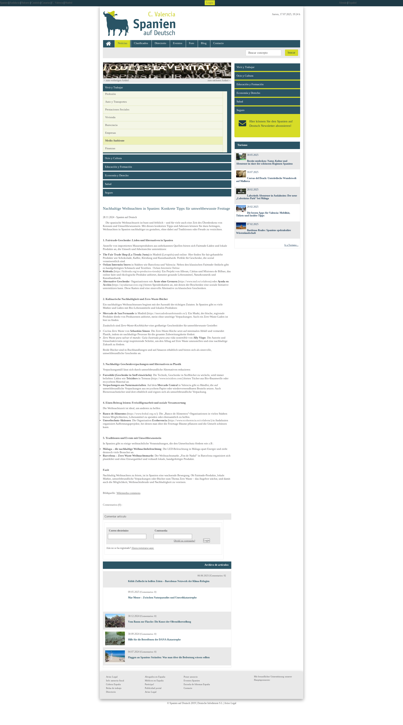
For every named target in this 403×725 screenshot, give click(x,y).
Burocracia (111, 125)
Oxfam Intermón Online (166, 268)
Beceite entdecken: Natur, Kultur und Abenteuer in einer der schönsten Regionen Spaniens (264, 162)
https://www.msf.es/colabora (195, 281)
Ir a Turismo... (291, 245)
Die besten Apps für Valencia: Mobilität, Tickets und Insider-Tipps (263, 214)
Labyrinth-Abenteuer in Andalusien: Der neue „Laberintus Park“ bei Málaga (266, 197)
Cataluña (35, 2)
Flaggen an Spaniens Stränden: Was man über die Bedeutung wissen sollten (169, 657)
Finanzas (110, 148)
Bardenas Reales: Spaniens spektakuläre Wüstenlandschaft (263, 231)
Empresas (110, 132)
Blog (204, 43)
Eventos (177, 43)
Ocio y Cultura (113, 158)
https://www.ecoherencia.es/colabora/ (190, 420)
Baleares (25, 2)
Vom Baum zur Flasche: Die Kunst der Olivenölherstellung (159, 621)
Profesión (110, 94)
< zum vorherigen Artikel (116, 80)
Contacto (218, 43)
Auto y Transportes (116, 101)
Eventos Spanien (192, 680)
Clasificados (141, 43)
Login (209, 2)
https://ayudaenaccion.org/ (128, 284)
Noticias (122, 43)
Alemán (343, 2)
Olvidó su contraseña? (184, 540)
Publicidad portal (153, 688)
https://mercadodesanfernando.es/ (167, 313)
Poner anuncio (191, 676)
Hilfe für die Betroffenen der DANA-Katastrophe (154, 639)
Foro (191, 43)
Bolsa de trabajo (114, 688)
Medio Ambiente (114, 140)
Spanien (4, 2)
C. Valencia (57, 2)
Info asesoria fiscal (115, 680)
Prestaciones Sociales (117, 109)
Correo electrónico (118, 530)
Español (352, 2)
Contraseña (161, 530)
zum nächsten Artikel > (219, 80)
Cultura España (113, 684)
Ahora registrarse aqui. (142, 548)
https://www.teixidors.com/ (167, 378)
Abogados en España (155, 676)
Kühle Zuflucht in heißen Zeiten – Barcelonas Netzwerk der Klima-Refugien (168, 581)
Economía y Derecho (117, 175)
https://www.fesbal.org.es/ (142, 413)
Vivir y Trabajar (114, 87)
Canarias (46, 2)
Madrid (68, 2)
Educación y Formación (118, 166)
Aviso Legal (112, 676)
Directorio (160, 43)
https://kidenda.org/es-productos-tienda (137, 271)
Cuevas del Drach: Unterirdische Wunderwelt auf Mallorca (266, 179)
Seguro (109, 192)
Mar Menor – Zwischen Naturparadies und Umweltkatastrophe (162, 597)
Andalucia (14, 2)
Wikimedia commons (128, 493)
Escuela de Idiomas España (197, 684)
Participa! (149, 684)
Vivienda (110, 117)
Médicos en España (154, 680)
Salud (108, 184)
